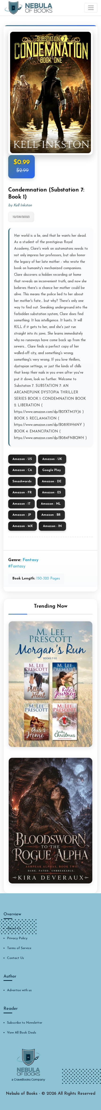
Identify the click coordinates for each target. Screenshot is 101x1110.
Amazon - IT (21, 503)
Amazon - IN (52, 526)
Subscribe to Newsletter (24, 1023)
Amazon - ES (51, 492)
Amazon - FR (22, 492)
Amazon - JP (21, 514)
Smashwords (21, 481)
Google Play (51, 470)
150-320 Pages (48, 578)
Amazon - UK (52, 459)
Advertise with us (19, 990)
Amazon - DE (51, 481)
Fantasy (31, 560)
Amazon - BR (51, 514)
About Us (14, 928)
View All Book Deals (21, 1032)
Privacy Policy (17, 938)
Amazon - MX (22, 526)
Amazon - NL (51, 503)
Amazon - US (22, 459)
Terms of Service (19, 948)
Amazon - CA (22, 470)
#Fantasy (16, 566)
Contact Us (15, 958)
